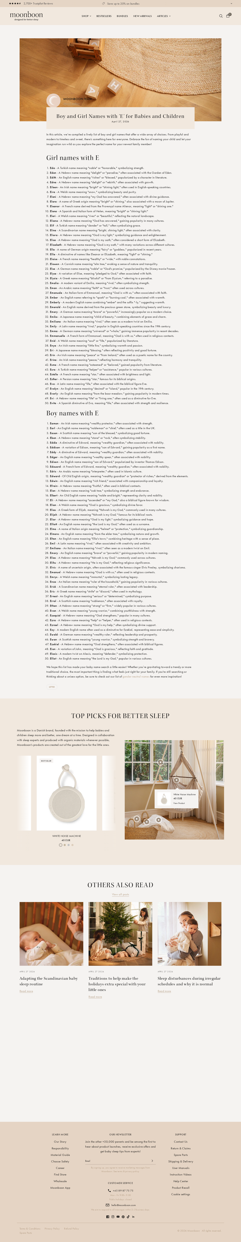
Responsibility (60, 1148)
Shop (85, 16)
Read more (26, 991)
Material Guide (60, 1155)
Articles (162, 16)
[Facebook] (107, 1215)
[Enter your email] (152, 1160)
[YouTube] (118, 1215)
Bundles (122, 16)
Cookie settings (180, 1194)
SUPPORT (180, 1134)
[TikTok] (128, 1215)
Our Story (60, 1142)
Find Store (60, 1174)
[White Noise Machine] (67, 793)
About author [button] (71, 103)
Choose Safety (60, 1161)
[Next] (110, 792)
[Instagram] (113, 1215)
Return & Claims (181, 1148)
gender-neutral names (136, 676)
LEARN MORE (60, 1134)
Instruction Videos (180, 1174)
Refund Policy (71, 1228)
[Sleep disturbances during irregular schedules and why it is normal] (189, 934)
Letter (52, 687)
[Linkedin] (133, 1215)
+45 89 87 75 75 (123, 1190)
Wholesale (60, 1181)
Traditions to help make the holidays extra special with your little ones (117, 984)
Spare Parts (181, 1155)
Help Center (180, 1181)
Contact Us (180, 1142)
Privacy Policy (52, 1228)
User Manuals (180, 1168)
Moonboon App (60, 1188)
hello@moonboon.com (124, 1205)
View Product (179, 803)
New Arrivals (142, 16)
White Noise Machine (66, 836)
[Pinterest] (123, 1215)
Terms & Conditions (30, 1228)
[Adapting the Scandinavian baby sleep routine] (51, 934)
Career (60, 1168)
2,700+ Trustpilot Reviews (38, 3)
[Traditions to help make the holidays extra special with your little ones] (120, 934)
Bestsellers (104, 16)
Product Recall (181, 1188)
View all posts (120, 894)
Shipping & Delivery (180, 1161)
